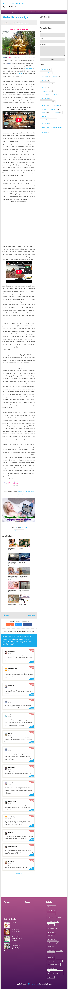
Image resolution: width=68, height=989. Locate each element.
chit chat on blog (13, 3)
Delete (32, 650)
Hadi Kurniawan (12, 801)
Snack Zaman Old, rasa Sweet (23, 577)
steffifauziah (11, 714)
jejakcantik (24, 494)
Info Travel (31, 12)
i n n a (9, 701)
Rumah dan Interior (47, 120)
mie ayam (19, 73)
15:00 (9, 750)
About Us (40, 12)
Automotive (45, 69)
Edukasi (55, 76)
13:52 (9, 818)
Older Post (5, 615)
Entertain (44, 80)
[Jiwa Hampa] (24, 557)
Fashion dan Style (47, 84)
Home (3, 12)
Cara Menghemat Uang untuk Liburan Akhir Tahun (13, 578)
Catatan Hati (18, 531)
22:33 (9, 803)
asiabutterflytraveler (15, 494)
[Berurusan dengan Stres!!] (13, 585)
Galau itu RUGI (22, 604)
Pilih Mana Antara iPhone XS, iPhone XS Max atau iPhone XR (12, 947)
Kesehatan (56, 105)
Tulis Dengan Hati (12, 604)
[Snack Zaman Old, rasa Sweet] (24, 571)
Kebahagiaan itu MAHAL (12, 549)
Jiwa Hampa (22, 562)
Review (44, 116)
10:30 (9, 769)
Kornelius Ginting (12, 767)
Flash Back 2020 (22, 548)
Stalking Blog (45, 123)
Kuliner (44, 109)
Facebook (27, 625)
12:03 (9, 702)
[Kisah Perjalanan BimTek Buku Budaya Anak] (13, 557)
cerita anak (45, 76)
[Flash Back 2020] (24, 543)
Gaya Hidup (45, 94)
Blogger (10, 625)
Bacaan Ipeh (11, 685)
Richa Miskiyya (11, 861)
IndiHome (56, 94)
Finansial (44, 87)
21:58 (9, 653)
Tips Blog (44, 132)
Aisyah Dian (11, 783)
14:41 (9, 670)
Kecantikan (45, 105)
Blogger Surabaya (12, 668)
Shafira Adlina (11, 651)
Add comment (19, 873)
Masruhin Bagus (12, 817)
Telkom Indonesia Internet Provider (52, 127)
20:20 (9, 735)
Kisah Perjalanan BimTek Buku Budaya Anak (13, 564)
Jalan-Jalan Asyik (47, 102)
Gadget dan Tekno (47, 91)
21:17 (9, 784)
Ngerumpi (54, 109)
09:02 (9, 687)
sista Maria (29, 68)
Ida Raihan (10, 832)
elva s (9, 749)
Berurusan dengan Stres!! (12, 591)
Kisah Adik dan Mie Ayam (16, 17)
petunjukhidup (31, 491)
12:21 (9, 863)
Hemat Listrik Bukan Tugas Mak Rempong (17, 938)
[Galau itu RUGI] (24, 599)
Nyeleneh (44, 112)
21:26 (9, 847)
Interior (18, 12)
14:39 (9, 834)
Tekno (24, 12)
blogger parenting (12, 846)
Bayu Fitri (10, 733)
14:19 (9, 716)
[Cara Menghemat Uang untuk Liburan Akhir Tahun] (13, 571)
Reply (32, 662)
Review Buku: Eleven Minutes (16, 930)
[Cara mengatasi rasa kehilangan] (24, 585)
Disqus (18, 625)
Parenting (10, 12)
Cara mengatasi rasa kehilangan (24, 591)
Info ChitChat (45, 98)
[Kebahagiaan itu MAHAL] (13, 543)
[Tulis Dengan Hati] (13, 599)
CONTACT (14, 922)
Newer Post (31, 615)
